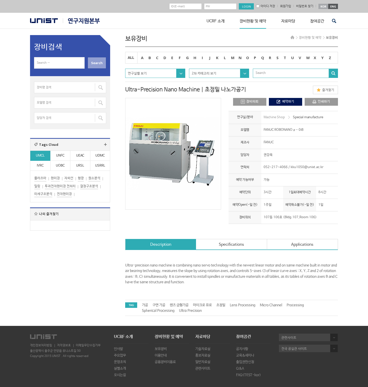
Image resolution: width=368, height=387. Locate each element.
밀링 (37, 186)
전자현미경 (64, 194)
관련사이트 (202, 368)
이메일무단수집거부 (88, 345)
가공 (145, 305)
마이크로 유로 (202, 305)
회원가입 (285, 6)
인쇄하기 (324, 101)
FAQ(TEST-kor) (248, 375)
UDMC (100, 156)
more (105, 144)
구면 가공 (158, 305)
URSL (80, 166)
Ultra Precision (190, 311)
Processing (295, 305)
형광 (81, 178)
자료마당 (288, 21)
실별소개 (120, 368)
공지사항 (242, 349)
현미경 (55, 178)
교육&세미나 (245, 355)
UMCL (40, 156)
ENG (333, 6)
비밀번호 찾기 (304, 6)
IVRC (40, 166)
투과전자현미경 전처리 (60, 186)
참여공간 (317, 21)
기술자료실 (202, 349)
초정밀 (220, 305)
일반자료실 (202, 362)
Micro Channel (271, 305)
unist (44, 20)
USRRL (100, 166)
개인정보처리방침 (41, 345)
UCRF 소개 (216, 21)
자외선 (68, 178)
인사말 (118, 349)
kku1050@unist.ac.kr (307, 167)
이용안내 (161, 355)
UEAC (80, 156)
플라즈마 (40, 178)
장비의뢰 (252, 101)
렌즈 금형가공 (179, 305)
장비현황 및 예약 (253, 21)
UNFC (60, 156)
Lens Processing (242, 305)
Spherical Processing (158, 311)
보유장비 (161, 349)
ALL (131, 57)
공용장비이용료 (165, 362)
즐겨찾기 (328, 90)
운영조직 (120, 362)
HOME (292, 37)
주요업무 (120, 355)
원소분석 (94, 178)
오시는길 (120, 375)
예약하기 (288, 101)
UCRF (81, 21)
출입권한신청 (245, 362)
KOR (323, 6)
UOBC (60, 166)
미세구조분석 (43, 194)
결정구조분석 (89, 186)
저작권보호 (64, 345)
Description (160, 244)
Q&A (240, 368)
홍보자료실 (202, 355)
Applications (302, 244)
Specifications (231, 244)
